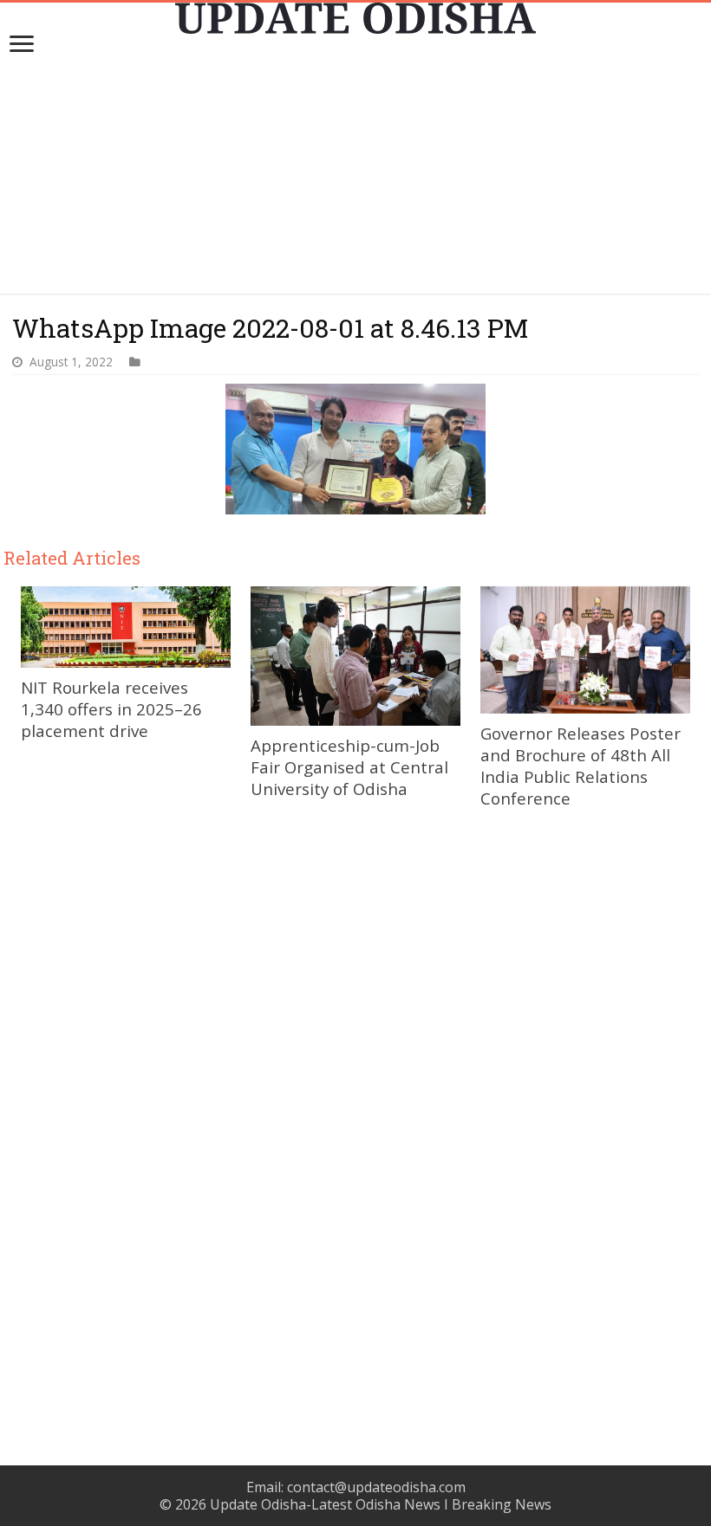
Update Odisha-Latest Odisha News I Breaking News (380, 1504)
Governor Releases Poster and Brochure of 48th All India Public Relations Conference (580, 765)
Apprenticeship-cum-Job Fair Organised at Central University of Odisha (349, 766)
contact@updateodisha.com (376, 1487)
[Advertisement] (355, 172)
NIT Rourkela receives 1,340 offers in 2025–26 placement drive (111, 708)
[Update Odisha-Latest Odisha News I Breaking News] (355, 18)
